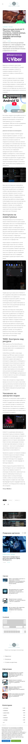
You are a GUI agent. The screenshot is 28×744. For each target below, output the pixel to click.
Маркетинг (8, 656)
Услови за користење (11, 662)
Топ (16, 513)
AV (14, 722)
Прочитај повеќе (6, 740)
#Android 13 (17, 500)
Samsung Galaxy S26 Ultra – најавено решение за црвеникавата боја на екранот (16, 688)
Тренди (10, 26)
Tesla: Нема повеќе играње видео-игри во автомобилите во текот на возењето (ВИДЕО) (12, 524)
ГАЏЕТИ (14, 715)
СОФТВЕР (5, 26)
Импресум (8, 659)
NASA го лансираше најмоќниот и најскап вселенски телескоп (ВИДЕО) (16, 516)
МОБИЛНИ (14, 710)
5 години (4, 41)
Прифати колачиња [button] (16, 740)
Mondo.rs (9, 488)
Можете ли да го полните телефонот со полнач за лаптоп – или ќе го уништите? (16, 681)
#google (10, 500)
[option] (14, 549)
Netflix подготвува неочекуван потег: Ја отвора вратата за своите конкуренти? (16, 695)
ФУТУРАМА (11, 513)
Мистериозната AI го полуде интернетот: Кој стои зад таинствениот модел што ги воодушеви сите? (15, 674)
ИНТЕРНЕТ (14, 717)
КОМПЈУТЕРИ (6, 554)
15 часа (10, 603)
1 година (4, 562)
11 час (10, 585)
